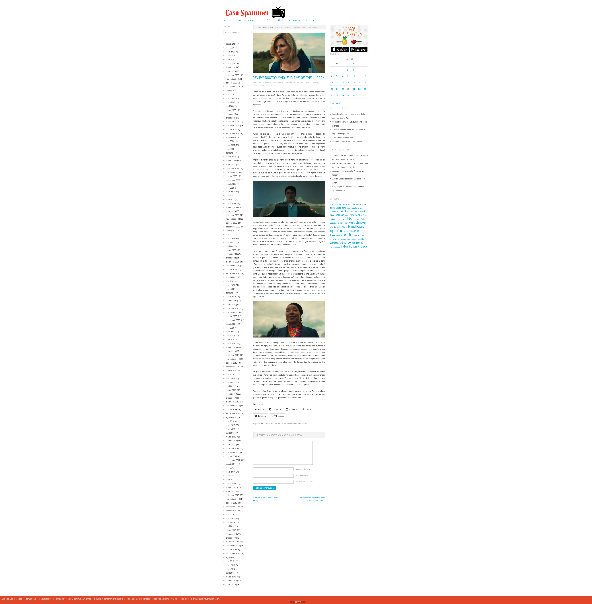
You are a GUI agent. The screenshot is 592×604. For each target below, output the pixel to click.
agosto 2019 (231, 370)
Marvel (353, 222)
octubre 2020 (231, 316)
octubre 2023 (231, 176)
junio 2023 (230, 191)
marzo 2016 (231, 530)
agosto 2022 (231, 230)
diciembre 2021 (232, 261)
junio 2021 (230, 285)
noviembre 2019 (233, 359)
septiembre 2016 (233, 506)
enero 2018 (231, 444)
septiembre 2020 (233, 320)
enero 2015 (231, 584)
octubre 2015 (231, 549)
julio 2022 (230, 234)
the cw (347, 242)
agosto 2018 (231, 417)
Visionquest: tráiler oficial (342, 137)
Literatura (310, 20)
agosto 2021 (231, 277)
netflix (346, 226)
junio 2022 (230, 238)
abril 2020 (230, 339)
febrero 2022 (231, 253)
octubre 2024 (231, 129)
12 (365, 76)
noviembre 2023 (233, 172)
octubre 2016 (231, 502)
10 (354, 76)
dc (365, 211)
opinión (277, 423)
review (283, 423)
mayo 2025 (230, 102)
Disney (347, 215)
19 (365, 82)
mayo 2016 (230, 522)
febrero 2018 (231, 440)
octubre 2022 (231, 222)
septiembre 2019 (233, 366)
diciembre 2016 (232, 495)
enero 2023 (231, 211)
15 (343, 82)
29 (343, 95)
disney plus (356, 215)
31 (354, 95)
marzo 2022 (231, 250)
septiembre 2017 (233, 460)
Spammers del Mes (354, 239)
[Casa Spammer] (254, 11)
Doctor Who (299, 82)
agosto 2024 (231, 137)
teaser (338, 242)
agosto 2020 (231, 324)
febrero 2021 (231, 300)
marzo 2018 (231, 436)
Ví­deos (280, 20)
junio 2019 (230, 378)
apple (349, 207)
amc (344, 207)
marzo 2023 (231, 203)
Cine (239, 20)
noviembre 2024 (233, 125)
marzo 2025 (231, 110)
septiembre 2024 (233, 133)
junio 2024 (230, 145)
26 (365, 88)
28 (337, 95)
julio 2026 (230, 47)
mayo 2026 (230, 55)
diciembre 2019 (232, 355)
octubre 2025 (231, 82)
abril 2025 (230, 106)
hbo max (356, 218)
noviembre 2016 (233, 499)
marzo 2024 (231, 156)
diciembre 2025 (232, 75)
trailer (344, 246)
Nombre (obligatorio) (303, 469)
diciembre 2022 (232, 215)
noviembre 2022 (233, 218)
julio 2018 (230, 421)
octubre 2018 (231, 409)
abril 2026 (230, 59)
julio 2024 (230, 141)
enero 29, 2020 (270, 82)
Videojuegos (294, 20)
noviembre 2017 (233, 452)
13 (332, 82)
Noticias (251, 20)
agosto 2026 (231, 43)
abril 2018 (230, 432)
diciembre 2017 (232, 448)
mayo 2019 (230, 382)
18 (359, 82)
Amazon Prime (351, 204)
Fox (364, 215)
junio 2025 (230, 98)
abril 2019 (230, 386)
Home (265, 27)
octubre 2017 (231, 456)
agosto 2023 (231, 184)
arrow (332, 211)
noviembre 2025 (233, 78)
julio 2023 (230, 187)
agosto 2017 (231, 463)
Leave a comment (285, 82)
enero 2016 (231, 537)
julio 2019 (230, 374)
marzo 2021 (231, 296)
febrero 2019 (231, 393)
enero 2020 (231, 351)
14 (337, 82)
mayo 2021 (230, 288)
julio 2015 (230, 561)
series (304, 423)
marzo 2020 (231, 343)
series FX (359, 235)
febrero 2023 (231, 207)
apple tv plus (358, 207)
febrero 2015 (231, 580)
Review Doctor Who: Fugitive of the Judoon (289, 77)
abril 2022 (230, 246)
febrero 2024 (231, 160)
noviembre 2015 (233, 545)
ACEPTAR (297, 602)
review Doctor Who (294, 423)
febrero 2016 (231, 534)
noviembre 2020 (233, 312)
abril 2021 (230, 292)
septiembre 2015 (233, 553)
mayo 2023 (230, 195)
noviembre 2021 (233, 265)
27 (332, 95)
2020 (272, 27)
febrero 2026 (231, 67)
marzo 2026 (231, 63)
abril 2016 (230, 526)
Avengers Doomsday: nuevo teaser (347, 141)
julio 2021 (230, 281)
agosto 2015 (231, 557)
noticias (357, 226)
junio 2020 (230, 331)
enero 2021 (231, 304)
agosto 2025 (231, 90)
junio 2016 (230, 518)
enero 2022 (231, 257)
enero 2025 (231, 117)
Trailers (353, 246)
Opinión (266, 20)
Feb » (338, 103)
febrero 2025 (231, 113)
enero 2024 (231, 164)
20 (332, 88)
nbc (339, 227)
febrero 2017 (231, 487)
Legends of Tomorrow (339, 222)
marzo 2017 (231, 483)
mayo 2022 (230, 242)
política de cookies (176, 599)
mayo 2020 (230, 335)
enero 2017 (231, 491)
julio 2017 (230, 467)
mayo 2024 (230, 149)
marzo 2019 (231, 390)
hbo (349, 218)
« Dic (332, 103)
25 (359, 88)
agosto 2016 (231, 510)
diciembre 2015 (232, 541)
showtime (334, 239)
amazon (339, 204)
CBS (341, 211)
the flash (356, 242)
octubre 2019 (231, 362)
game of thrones (340, 219)
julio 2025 (230, 94)
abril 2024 (230, 152)
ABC (332, 204)
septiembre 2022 (233, 226)
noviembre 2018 (233, 405)
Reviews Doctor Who (261, 85)
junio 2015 (230, 565)
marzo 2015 (231, 576)
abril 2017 (230, 479)
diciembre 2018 (232, 401)
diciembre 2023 (232, 168)
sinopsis (342, 238)
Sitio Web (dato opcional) (304, 481)
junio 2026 (230, 51)
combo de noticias (356, 211)
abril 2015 (230, 572)
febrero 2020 (231, 347)
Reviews (315, 82)
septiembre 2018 (233, 413)
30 (348, 95)
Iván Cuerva (257, 82)
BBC (262, 423)
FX (331, 218)
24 (354, 88)
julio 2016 (230, 514)
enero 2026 (231, 71)
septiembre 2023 (233, 180)
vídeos (363, 246)
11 (359, 76)
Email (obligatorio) (302, 475)
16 (348, 82)
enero (279, 27)
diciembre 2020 (232, 308)
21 (337, 88)
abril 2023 (230, 199)
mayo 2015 (230, 569)
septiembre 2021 (233, 273)
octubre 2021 (231, 269)
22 (343, 88)
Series (226, 20)
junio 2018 (230, 425)
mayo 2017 (230, 475)
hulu (363, 218)
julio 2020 (230, 327)
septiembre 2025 (233, 86)
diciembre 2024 (232, 121)
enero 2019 (231, 397)
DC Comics (337, 215)
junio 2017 (230, 471)
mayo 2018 (230, 428)
